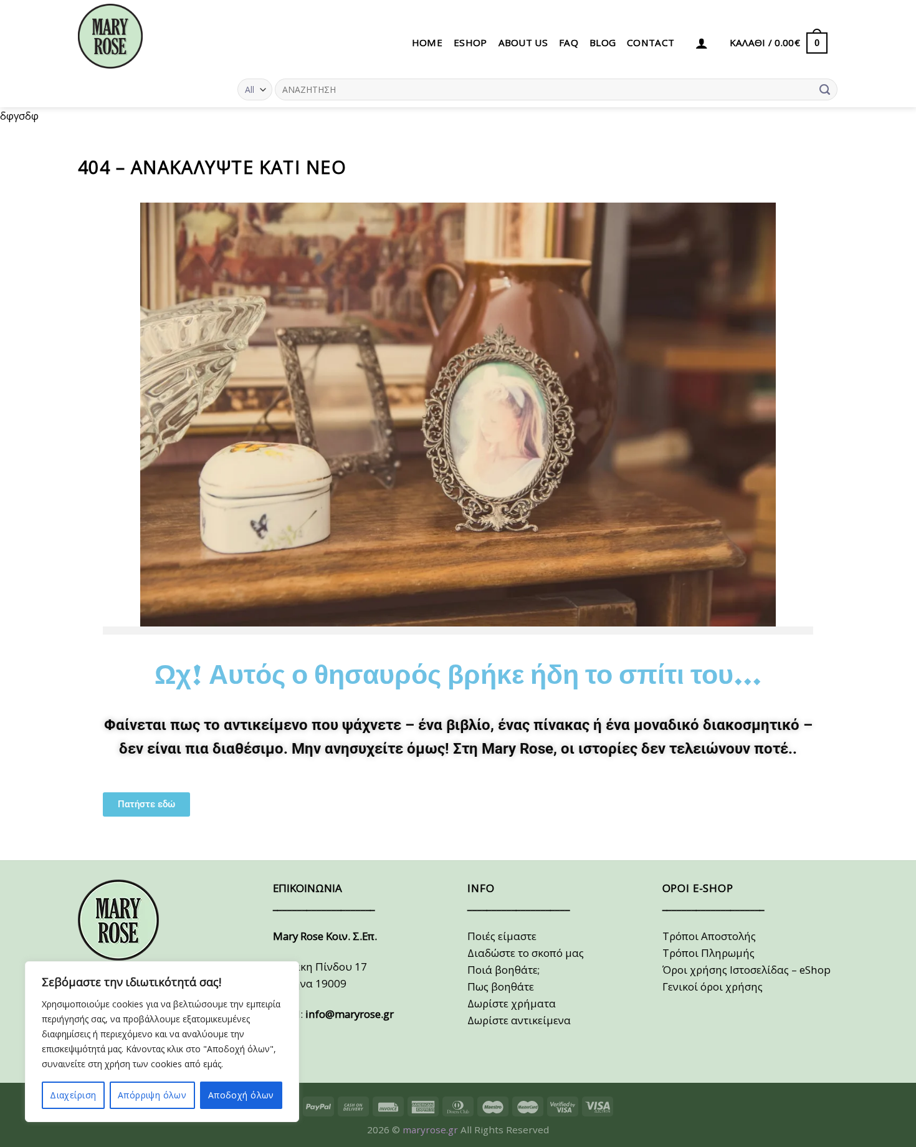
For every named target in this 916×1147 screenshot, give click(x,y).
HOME (427, 42)
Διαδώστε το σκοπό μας (525, 953)
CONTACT (650, 42)
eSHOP (470, 42)
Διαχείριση (73, 1095)
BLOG (602, 42)
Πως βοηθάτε (500, 986)
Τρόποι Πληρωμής (708, 953)
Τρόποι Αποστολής (709, 936)
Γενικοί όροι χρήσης (712, 986)
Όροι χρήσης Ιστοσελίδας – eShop (746, 969)
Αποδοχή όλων (241, 1095)
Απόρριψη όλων (152, 1095)
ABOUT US (523, 42)
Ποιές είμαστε (502, 936)
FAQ (568, 42)
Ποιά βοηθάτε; (503, 969)
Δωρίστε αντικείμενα (519, 1020)
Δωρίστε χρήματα (511, 1003)
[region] (162, 1041)
